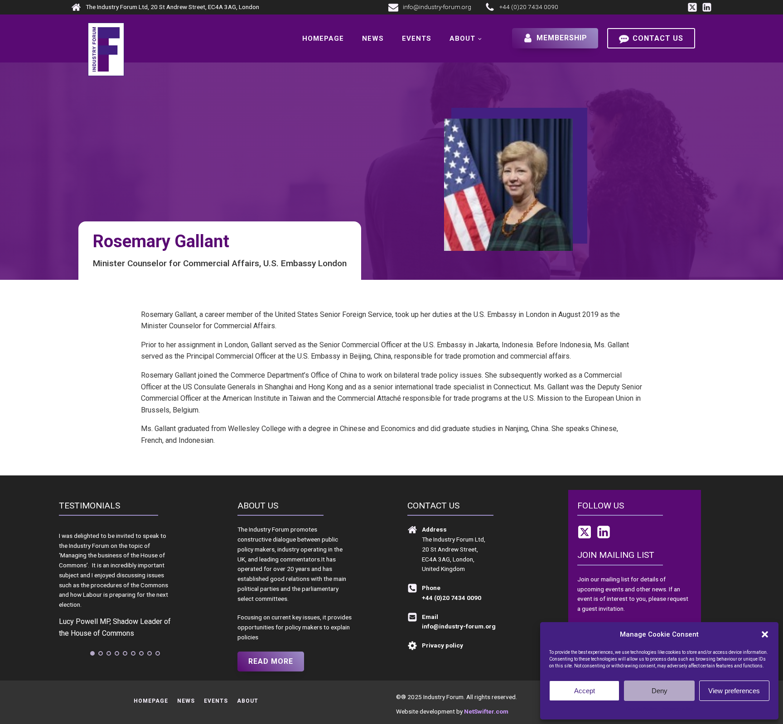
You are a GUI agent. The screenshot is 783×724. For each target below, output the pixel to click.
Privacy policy (677, 708)
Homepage (323, 38)
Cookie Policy (641, 708)
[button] (764, 634)
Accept (584, 691)
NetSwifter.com (486, 711)
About (462, 38)
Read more (270, 661)
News (373, 38)
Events (416, 38)
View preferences (734, 691)
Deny (659, 691)
